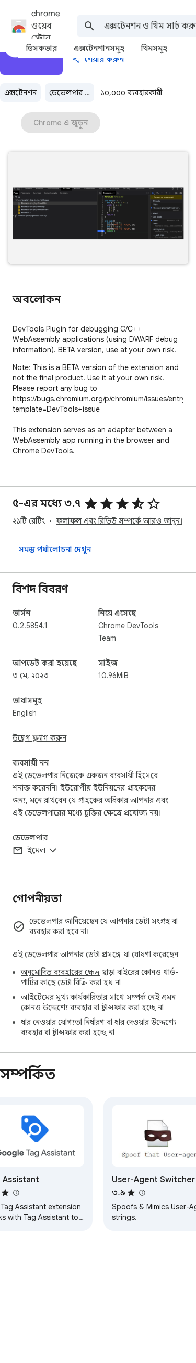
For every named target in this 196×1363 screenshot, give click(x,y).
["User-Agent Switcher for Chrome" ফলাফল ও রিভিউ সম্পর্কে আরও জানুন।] (141, 1192)
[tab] (41, 48)
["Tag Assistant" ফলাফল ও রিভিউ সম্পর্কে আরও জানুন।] (15, 1192)
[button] (98, 209)
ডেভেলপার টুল (71, 92)
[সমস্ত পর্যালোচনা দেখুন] (55, 549)
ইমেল (36, 850)
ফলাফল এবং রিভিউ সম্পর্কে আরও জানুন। (119, 521)
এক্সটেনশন (20, 92)
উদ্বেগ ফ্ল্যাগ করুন (39, 738)
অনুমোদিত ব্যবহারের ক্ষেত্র (60, 972)
